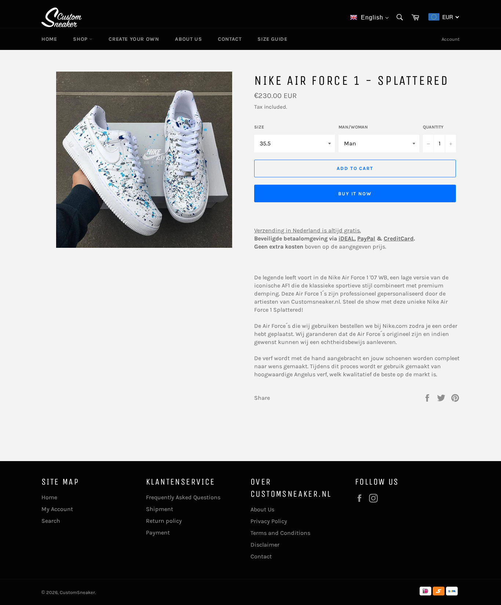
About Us (188, 39)
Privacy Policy (269, 521)
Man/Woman (353, 127)
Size (259, 127)
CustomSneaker (77, 592)
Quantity (433, 127)
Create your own (134, 39)
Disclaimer (265, 544)
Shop (81, 39)
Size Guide (272, 39)
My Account (57, 509)
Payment (158, 532)
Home (49, 39)
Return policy (164, 520)
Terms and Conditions (280, 532)
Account (451, 39)
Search (50, 520)
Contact (229, 39)
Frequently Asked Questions (183, 497)
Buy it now (355, 193)
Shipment (159, 509)
